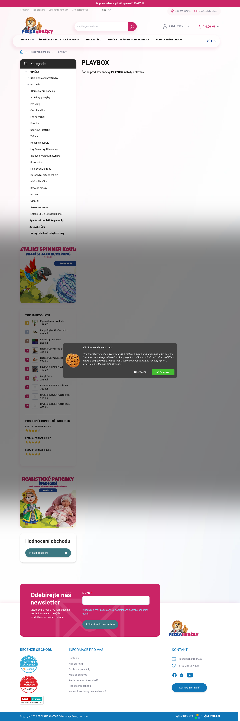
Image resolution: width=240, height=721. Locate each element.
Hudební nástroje (39, 142)
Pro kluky (35, 104)
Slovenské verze (39, 207)
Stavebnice (36, 162)
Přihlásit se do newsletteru (100, 624)
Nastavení (140, 372)
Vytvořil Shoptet (184, 716)
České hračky (37, 110)
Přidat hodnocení (38, 552)
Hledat (132, 26)
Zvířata (34, 136)
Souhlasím (165, 372)
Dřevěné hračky (38, 188)
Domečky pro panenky (43, 91)
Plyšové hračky (38, 181)
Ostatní (34, 200)
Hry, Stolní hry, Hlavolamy (44, 149)
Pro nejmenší (37, 116)
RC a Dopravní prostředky (44, 78)
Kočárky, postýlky (40, 97)
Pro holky (35, 84)
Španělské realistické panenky (47, 220)
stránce (116, 364)
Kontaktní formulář (189, 687)
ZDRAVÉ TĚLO (37, 226)
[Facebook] (174, 674)
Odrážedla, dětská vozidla (44, 175)
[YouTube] (190, 674)
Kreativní (35, 123)
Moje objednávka (80, 10)
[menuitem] (28, 39)
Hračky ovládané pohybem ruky (47, 233)
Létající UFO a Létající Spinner (46, 213)
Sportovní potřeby (40, 129)
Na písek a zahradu (40, 168)
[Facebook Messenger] (181, 674)
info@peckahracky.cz (190, 658)
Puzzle (34, 194)
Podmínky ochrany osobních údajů (87, 691)
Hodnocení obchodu (80, 685)
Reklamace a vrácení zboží (83, 680)
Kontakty (24, 10)
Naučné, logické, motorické (45, 155)
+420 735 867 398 (189, 665)
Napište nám (39, 10)
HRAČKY (34, 71)
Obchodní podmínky (58, 10)
